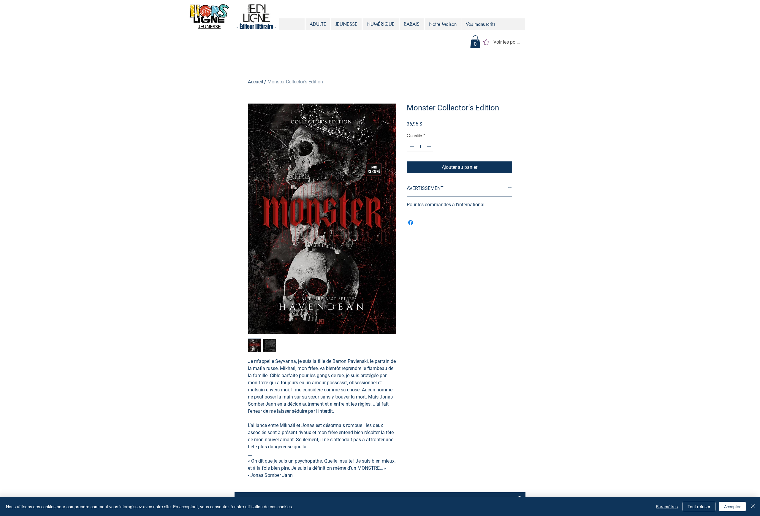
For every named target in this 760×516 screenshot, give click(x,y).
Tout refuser (699, 506)
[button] (475, 41)
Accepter (732, 506)
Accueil (255, 82)
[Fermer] (752, 506)
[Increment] (429, 146)
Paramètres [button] (667, 506)
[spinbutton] (420, 146)
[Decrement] (411, 146)
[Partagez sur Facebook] (410, 222)
